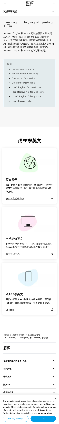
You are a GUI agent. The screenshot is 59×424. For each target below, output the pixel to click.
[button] (4, 3)
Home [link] (6, 335)
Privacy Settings (15, 418)
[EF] (30, 3)
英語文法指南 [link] (34, 335)
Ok (43, 418)
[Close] (55, 398)
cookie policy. (45, 413)
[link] (10, 11)
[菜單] (53, 11)
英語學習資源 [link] (18, 335)
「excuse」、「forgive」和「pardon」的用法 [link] (27, 337)
